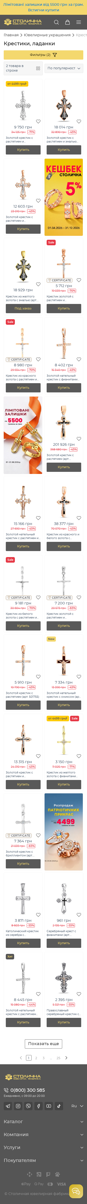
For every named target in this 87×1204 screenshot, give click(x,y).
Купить (23, 150)
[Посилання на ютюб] (49, 1106)
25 (58, 1058)
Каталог (13, 1121)
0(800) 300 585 (27, 1090)
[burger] (78, 22)
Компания (16, 1134)
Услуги (12, 1147)
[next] (66, 1058)
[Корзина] (67, 22)
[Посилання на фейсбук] (38, 1106)
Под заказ (23, 308)
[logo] (23, 22)
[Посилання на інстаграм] (18, 1106)
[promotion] (64, 235)
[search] (56, 22)
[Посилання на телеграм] (8, 1106)
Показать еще (43, 1044)
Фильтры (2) (40, 55)
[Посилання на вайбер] (28, 1106)
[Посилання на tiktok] (59, 1106)
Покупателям (20, 1160)
